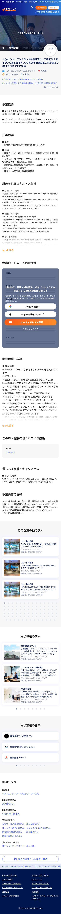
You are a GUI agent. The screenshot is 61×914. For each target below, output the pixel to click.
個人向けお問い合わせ (40, 875)
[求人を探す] (32, 7)
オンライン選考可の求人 (13, 827)
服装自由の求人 (33, 823)
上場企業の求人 (31, 832)
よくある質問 (7, 879)
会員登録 (41, 7)
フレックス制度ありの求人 (38, 827)
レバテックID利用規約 (21, 296)
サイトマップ (37, 879)
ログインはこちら (30, 329)
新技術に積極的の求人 (12, 832)
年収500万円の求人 (11, 813)
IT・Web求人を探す (9, 875)
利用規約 (8, 296)
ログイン (53, 7)
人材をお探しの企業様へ (11, 883)
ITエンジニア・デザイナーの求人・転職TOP (16, 866)
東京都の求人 (8, 803)
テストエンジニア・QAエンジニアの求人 (20, 793)
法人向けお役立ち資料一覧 (42, 887)
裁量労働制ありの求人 (12, 836)
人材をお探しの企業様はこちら (47, 12)
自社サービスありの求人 (13, 823)
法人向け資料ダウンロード (12, 887)
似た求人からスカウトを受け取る (30, 859)
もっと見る (8, 250)
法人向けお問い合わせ (40, 883)
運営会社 (5, 891)
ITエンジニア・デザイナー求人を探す (19, 846)
